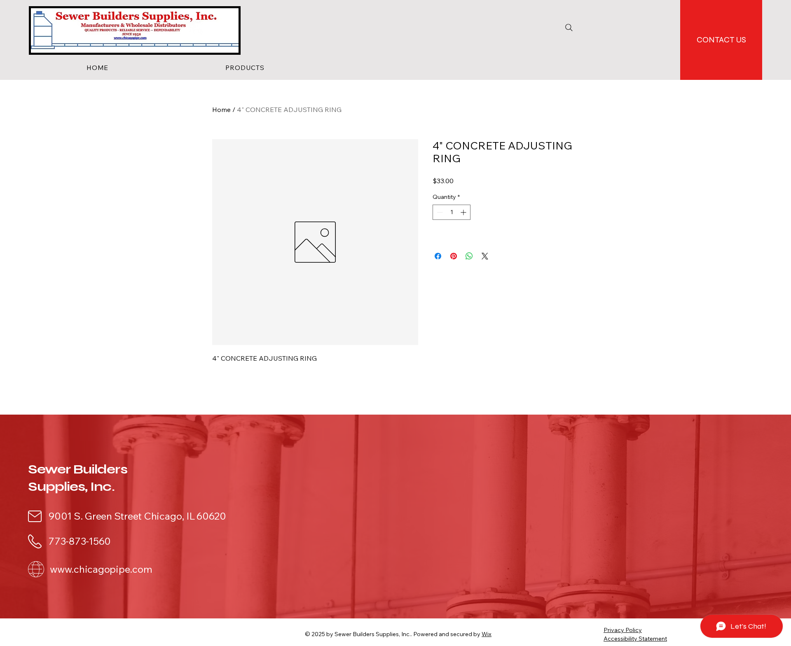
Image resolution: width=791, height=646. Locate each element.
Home (221, 109)
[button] (244, 67)
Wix (486, 634)
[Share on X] (485, 256)
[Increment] (464, 212)
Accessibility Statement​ (635, 638)
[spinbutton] (451, 212)
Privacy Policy (623, 630)
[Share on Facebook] (438, 256)
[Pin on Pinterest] (454, 256)
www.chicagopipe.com (101, 569)
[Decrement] (439, 212)
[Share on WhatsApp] (469, 256)
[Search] (569, 27)
